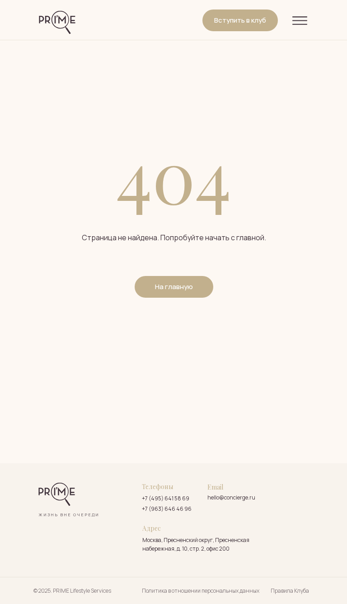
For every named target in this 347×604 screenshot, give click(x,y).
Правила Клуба (290, 590)
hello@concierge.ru (231, 497)
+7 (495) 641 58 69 (165, 498)
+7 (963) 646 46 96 (167, 509)
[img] (57, 22)
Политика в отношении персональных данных (200, 590)
